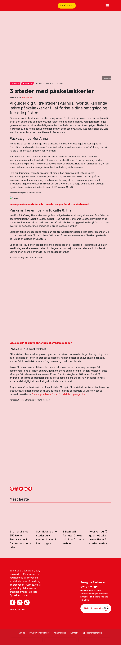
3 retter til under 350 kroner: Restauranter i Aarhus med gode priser (20, 539)
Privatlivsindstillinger (39, 633)
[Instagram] (16, 489)
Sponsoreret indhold (92, 633)
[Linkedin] (26, 489)
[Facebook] (12, 489)
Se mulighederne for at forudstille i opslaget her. (59, 394)
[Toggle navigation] (107, 5)
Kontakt (74, 633)
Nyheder (27, 84)
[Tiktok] (30, 489)
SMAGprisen (66, 5)
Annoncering (60, 633)
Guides (15, 84)
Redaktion (27, 97)
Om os (22, 633)
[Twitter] (21, 489)
